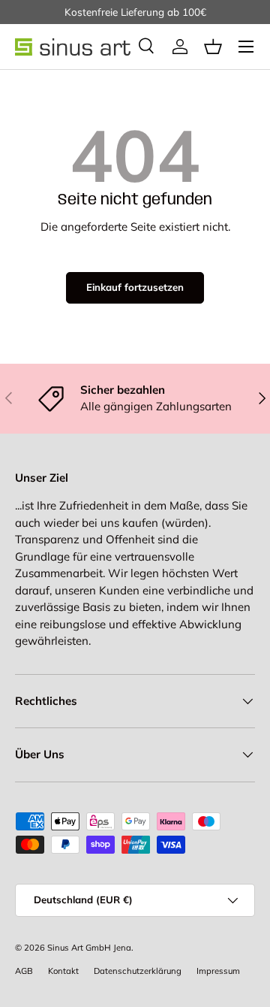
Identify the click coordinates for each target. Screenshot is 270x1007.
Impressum (218, 971)
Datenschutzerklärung (138, 971)
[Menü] (246, 46)
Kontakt (63, 971)
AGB (24, 971)
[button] (213, 46)
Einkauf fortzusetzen (135, 287)
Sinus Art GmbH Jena (89, 947)
